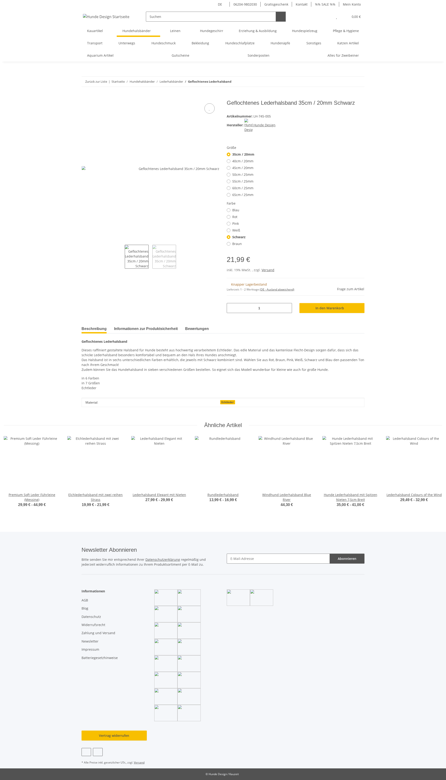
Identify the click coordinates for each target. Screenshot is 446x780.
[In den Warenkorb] (85, 97)
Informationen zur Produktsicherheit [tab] (146, 329)
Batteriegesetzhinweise (100, 658)
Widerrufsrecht (93, 625)
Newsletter (90, 641)
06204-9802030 (245, 4)
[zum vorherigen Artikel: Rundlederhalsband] (349, 82)
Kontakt (302, 4)
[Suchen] (281, 17)
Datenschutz (91, 616)
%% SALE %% (325, 4)
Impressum (90, 649)
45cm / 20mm (242, 168)
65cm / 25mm (242, 195)
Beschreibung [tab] (94, 329)
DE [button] (220, 4)
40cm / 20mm (242, 161)
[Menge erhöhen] (287, 308)
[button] (327, 17)
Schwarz (239, 237)
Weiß (236, 230)
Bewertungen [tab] (197, 329)
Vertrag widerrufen (114, 735)
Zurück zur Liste (96, 81)
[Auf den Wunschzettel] (209, 108)
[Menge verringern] (232, 308)
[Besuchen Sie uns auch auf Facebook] (86, 752)
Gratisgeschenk (276, 4)
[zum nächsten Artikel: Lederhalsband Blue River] (359, 82)
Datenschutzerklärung (162, 559)
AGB (85, 600)
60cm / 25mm (242, 188)
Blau (235, 210)
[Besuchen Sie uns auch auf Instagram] (97, 752)
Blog (85, 608)
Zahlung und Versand (98, 633)
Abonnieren (347, 558)
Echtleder (227, 402)
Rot (234, 217)
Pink (235, 223)
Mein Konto (352, 4)
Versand (268, 270)
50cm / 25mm (242, 174)
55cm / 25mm (242, 181)
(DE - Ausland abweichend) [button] (277, 289)
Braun (237, 244)
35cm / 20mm (243, 154)
